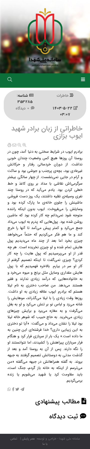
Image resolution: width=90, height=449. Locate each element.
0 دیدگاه (23, 108)
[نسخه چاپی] (9, 145)
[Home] (45, 36)
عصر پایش (28, 438)
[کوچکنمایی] (19, 145)
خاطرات (62, 96)
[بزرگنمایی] (24, 145)
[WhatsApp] (9, 390)
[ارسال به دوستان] (14, 145)
